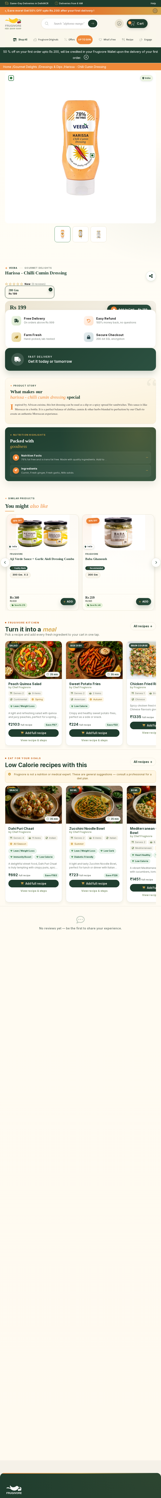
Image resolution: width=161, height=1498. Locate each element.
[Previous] (5, 562)
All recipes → (143, 626)
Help (153, 3)
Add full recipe (35, 733)
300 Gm (17, 574)
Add (70, 601)
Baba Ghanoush (20, 559)
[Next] (156, 562)
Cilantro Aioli (94, 559)
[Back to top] (151, 1492)
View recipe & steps (34, 740)
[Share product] (151, 276)
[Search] (92, 23)
